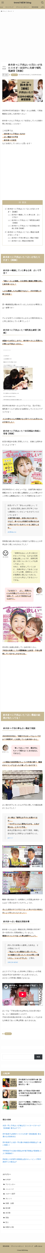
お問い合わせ (38, 1246)
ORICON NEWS (13, 962)
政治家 (7, 1208)
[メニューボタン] (2, 2)
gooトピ (10, 838)
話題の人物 (9, 1227)
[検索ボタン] (42, 2)
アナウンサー (10, 1184)
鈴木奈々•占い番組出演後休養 (23, 241)
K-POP (8, 1180)
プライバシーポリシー (17, 1246)
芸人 (7, 1222)
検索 (38, 1057)
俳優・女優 (9, 1203)
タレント (14, 74)
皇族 (7, 1217)
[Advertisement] (22, 36)
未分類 (7, 1213)
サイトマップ (29, 1246)
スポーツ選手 (10, 1194)
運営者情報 (6, 1246)
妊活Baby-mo (12, 532)
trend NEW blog (22, 3)
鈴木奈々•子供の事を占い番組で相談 (25, 238)
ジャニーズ (9, 1189)
